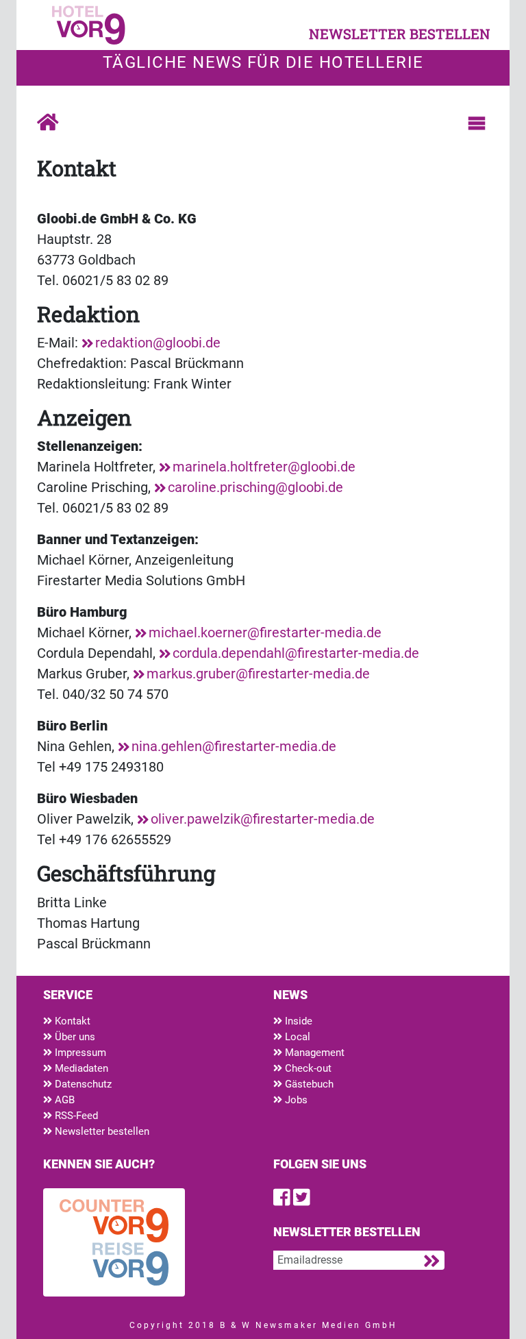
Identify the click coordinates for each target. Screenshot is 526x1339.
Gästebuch (308, 1084)
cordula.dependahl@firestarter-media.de (296, 653)
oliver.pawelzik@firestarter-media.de (263, 819)
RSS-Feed (75, 1115)
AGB (63, 1100)
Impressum (79, 1052)
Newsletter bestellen (100, 1131)
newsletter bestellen (399, 33)
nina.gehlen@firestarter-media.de (234, 746)
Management (313, 1052)
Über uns (73, 1037)
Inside (297, 1021)
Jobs (295, 1100)
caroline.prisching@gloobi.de (255, 487)
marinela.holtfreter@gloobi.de (264, 466)
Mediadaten (80, 1068)
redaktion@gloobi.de (158, 342)
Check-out (306, 1068)
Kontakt (71, 1021)
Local (296, 1037)
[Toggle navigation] (476, 123)
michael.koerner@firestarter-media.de (265, 632)
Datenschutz (82, 1084)
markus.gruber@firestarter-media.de (258, 673)
